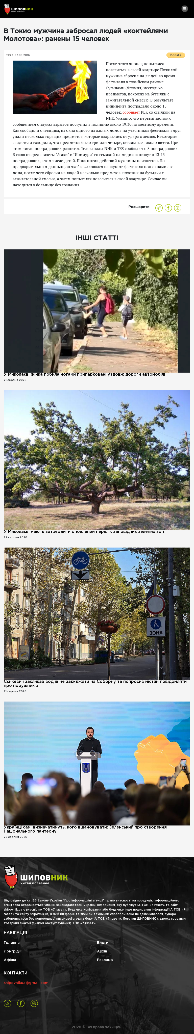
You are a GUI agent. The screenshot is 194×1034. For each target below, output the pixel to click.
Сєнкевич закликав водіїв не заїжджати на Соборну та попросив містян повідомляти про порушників (95, 684)
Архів (102, 951)
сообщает (131, 112)
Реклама (105, 960)
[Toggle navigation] (184, 8)
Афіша (10, 960)
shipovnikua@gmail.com (26, 983)
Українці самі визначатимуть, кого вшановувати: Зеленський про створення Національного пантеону (85, 829)
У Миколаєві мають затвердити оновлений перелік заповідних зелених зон (84, 532)
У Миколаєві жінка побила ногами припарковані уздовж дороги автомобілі (84, 374)
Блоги (102, 942)
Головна (12, 942)
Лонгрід (11, 951)
